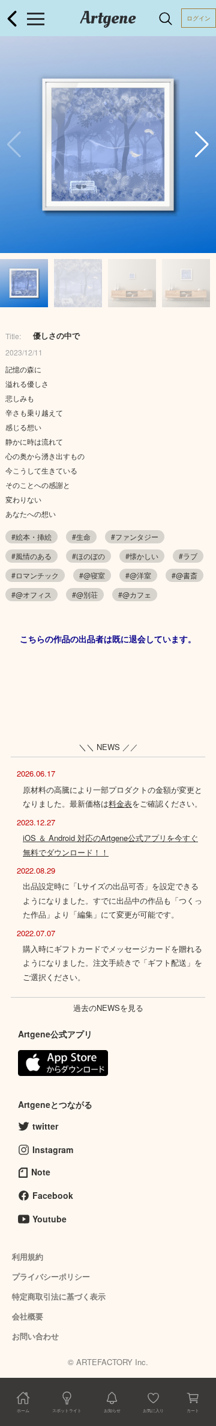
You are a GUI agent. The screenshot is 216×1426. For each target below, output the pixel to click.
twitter (45, 1126)
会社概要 (27, 1316)
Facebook (52, 1195)
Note (40, 1172)
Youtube (49, 1219)
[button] (202, 144)
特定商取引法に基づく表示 (59, 1296)
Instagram (52, 1149)
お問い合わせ (35, 1336)
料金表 (120, 803)
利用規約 (27, 1256)
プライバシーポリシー (51, 1276)
